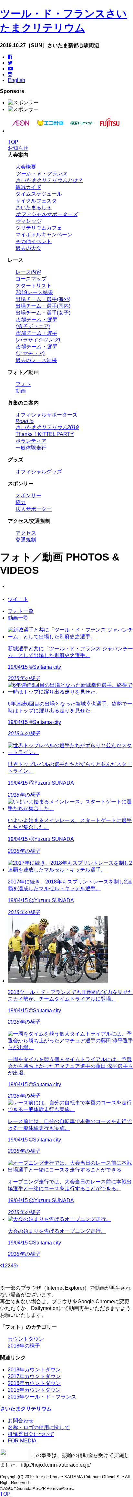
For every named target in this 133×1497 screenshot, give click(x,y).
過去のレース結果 (36, 360)
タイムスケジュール (38, 194)
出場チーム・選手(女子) (42, 312)
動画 (20, 391)
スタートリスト (33, 285)
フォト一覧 (21, 611)
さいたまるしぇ (33, 207)
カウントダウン (26, 1339)
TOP (13, 142)
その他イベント (33, 241)
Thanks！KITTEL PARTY (44, 434)
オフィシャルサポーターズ (46, 415)
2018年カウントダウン (34, 1369)
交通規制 (25, 539)
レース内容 (28, 272)
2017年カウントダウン (34, 1376)
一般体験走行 (30, 447)
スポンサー (28, 495)
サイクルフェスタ (36, 200)
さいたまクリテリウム (26, 1408)
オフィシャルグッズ (38, 471)
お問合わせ (21, 1420)
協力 (20, 502)
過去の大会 (28, 248)
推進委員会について (31, 1434)
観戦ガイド (28, 187)
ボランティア (30, 441)
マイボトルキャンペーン (43, 234)
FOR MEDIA (22, 1440)
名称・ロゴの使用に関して (39, 1427)
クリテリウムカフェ (38, 228)
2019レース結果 (34, 292)
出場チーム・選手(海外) (42, 299)
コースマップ (30, 279)
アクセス (25, 533)
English (16, 80)
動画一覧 (18, 618)
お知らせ (18, 148)
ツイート (18, 599)
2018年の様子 (24, 678)
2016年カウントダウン (34, 1383)
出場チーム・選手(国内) (42, 306)
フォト (23, 384)
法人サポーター (33, 509)
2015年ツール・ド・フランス (42, 1396)
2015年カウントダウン (34, 1390)
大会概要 (25, 167)
